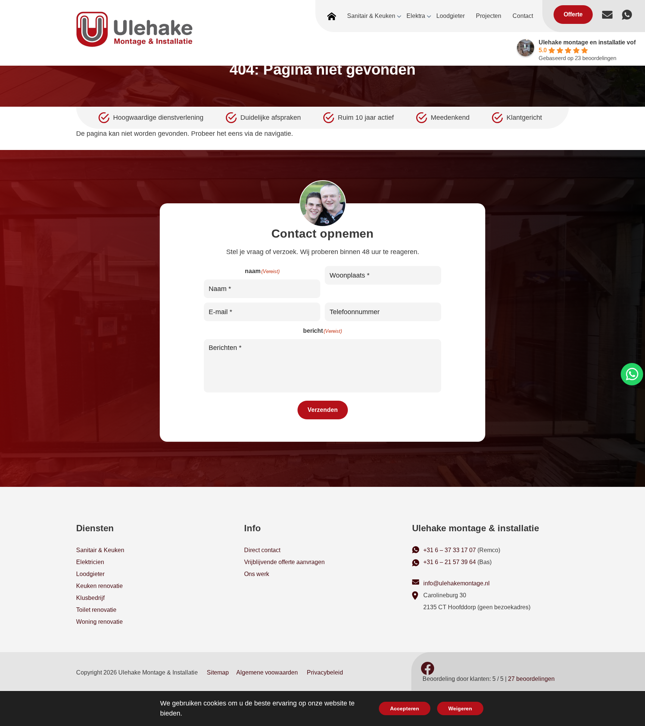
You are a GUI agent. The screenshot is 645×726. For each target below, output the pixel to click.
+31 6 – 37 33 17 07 (449, 550)
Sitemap (218, 672)
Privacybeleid (325, 672)
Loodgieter (90, 574)
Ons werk (256, 574)
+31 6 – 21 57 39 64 (449, 562)
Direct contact (262, 550)
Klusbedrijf (90, 598)
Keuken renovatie (99, 586)
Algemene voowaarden (267, 672)
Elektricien (90, 562)
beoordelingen (531, 679)
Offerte (573, 14)
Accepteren (404, 708)
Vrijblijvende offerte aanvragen (284, 562)
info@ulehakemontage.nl (456, 583)
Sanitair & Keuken (100, 550)
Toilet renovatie (96, 610)
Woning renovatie (99, 622)
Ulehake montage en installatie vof (587, 42)
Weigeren (460, 708)
